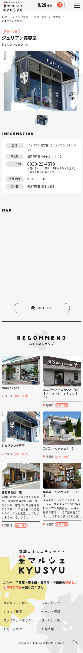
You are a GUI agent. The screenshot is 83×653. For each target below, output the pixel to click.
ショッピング (51, 603)
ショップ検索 (20, 17)
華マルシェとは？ (15, 603)
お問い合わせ (12, 629)
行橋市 (56, 17)
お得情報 (48, 629)
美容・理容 (40, 17)
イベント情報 (51, 611)
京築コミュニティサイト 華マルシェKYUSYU (13, 6)
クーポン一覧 (51, 620)
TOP (4, 17)
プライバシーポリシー (18, 620)
